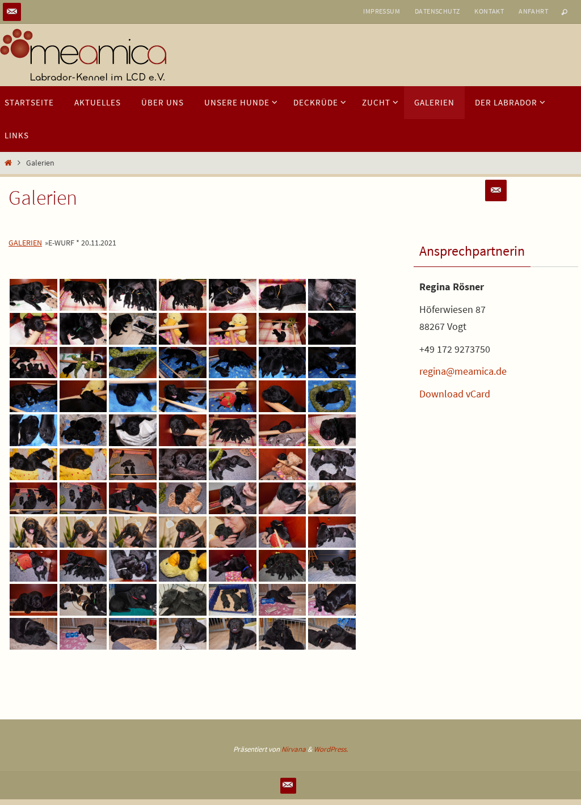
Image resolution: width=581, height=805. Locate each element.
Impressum (381, 11)
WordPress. (331, 749)
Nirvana (293, 749)
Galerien (25, 243)
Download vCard (454, 393)
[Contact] (12, 12)
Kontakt (489, 11)
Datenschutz (437, 11)
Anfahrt (533, 11)
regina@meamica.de (463, 371)
